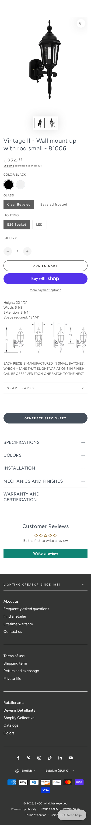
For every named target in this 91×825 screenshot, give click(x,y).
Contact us (13, 631)
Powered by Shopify (23, 809)
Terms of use (14, 656)
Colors (9, 733)
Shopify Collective (19, 718)
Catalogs (11, 725)
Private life (12, 678)
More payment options (45, 290)
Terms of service (35, 815)
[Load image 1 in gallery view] (40, 123)
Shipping (9, 165)
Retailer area (14, 702)
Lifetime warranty (18, 624)
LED (41, 226)
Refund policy (49, 809)
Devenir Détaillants (19, 710)
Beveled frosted (53, 206)
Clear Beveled (19, 206)
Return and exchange (21, 671)
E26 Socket (16, 226)
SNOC (39, 803)
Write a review (45, 553)
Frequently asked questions (26, 609)
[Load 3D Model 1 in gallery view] (51, 123)
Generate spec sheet (45, 418)
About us (11, 601)
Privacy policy (71, 809)
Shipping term (15, 663)
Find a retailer (15, 616)
